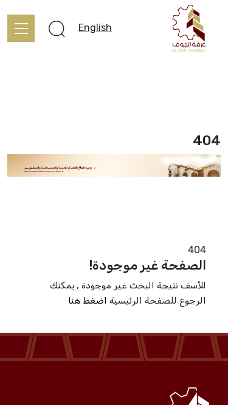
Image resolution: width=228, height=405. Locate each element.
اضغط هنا (87, 300)
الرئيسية (204, 235)
